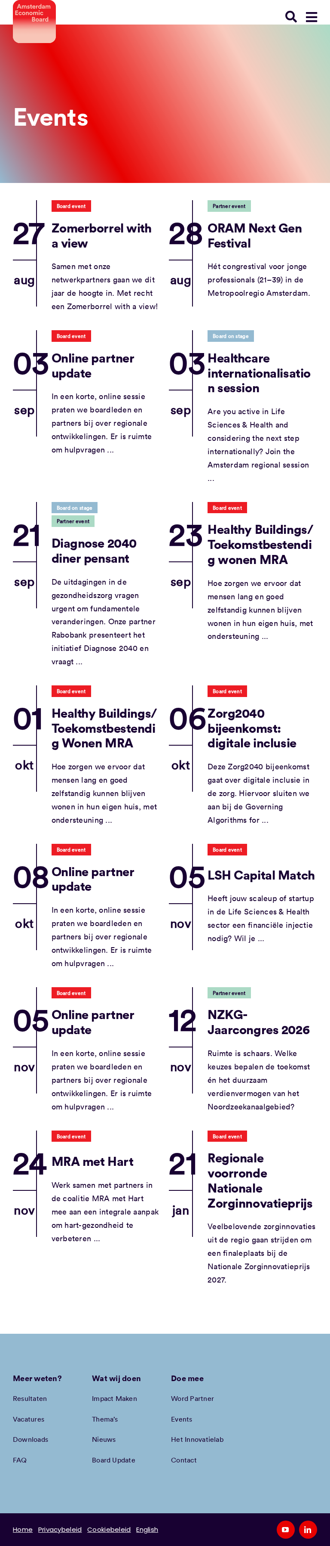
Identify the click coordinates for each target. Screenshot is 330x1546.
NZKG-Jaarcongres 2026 (258, 1022)
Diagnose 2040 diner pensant (94, 550)
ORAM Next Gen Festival (255, 235)
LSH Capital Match (261, 874)
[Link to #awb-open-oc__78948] (311, 17)
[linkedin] (308, 1530)
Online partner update (93, 365)
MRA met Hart (93, 1161)
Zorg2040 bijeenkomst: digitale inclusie (252, 727)
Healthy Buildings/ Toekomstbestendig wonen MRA (260, 543)
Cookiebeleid (109, 1529)
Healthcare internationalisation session (259, 372)
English (147, 1529)
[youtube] (286, 1530)
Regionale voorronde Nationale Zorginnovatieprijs (260, 1180)
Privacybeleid (60, 1529)
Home (23, 1529)
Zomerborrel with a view (102, 235)
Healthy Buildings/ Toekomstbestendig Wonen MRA (104, 727)
